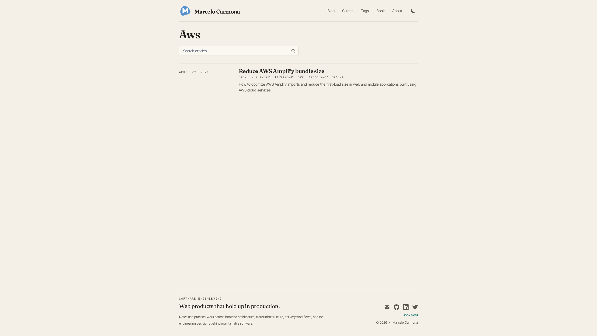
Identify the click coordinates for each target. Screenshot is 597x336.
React (244, 76)
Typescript (285, 76)
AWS (301, 76)
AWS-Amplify (318, 76)
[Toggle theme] (413, 10)
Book (380, 10)
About (397, 10)
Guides (348, 10)
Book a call (410, 315)
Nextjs (338, 76)
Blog (331, 10)
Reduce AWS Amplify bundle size (281, 71)
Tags (365, 10)
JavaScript (262, 76)
